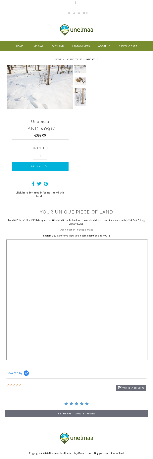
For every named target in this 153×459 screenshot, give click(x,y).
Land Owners (81, 46)
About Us (104, 46)
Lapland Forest (74, 59)
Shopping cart (128, 46)
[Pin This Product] (46, 184)
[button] (131, 388)
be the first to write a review (76, 413)
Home (19, 46)
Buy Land (58, 46)
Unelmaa (37, 46)
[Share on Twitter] (39, 184)
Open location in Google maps (76, 229)
